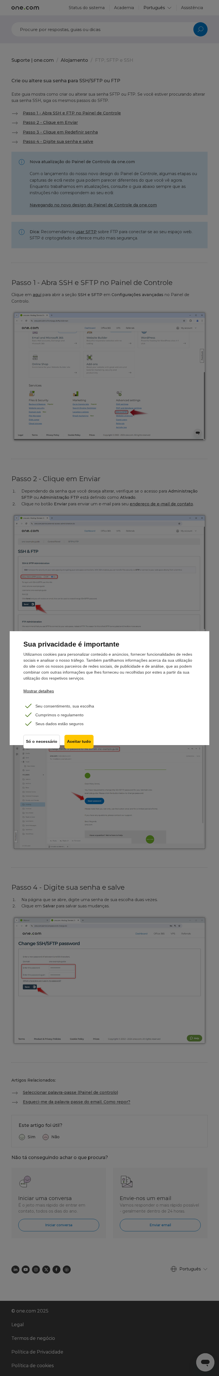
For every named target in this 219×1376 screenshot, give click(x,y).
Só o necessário (41, 741)
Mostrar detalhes (38, 691)
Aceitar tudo (79, 741)
